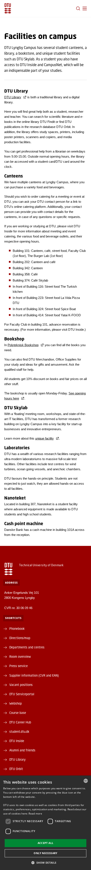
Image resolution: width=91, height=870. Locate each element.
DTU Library (12, 97)
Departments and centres (26, 647)
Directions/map (19, 638)
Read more (35, 813)
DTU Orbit (16, 769)
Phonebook (17, 628)
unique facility (44, 438)
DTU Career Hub (20, 722)
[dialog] (45, 823)
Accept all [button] (46, 843)
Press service (18, 666)
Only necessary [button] (45, 853)
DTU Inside (16, 741)
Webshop (15, 703)
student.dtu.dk (19, 731)
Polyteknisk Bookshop (23, 345)
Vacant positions (21, 685)
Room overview (20, 656)
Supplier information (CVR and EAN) (34, 675)
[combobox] (86, 781)
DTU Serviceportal (21, 694)
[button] (85, 8)
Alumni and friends (22, 750)
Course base (17, 713)
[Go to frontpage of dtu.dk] (7, 8)
